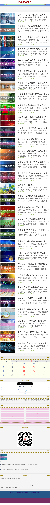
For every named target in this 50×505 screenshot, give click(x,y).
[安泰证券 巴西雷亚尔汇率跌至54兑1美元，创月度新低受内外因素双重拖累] (7, 369)
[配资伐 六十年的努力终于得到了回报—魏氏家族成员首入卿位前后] (7, 41)
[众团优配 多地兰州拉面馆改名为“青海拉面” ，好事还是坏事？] (7, 18)
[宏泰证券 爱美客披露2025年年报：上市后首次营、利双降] (7, 75)
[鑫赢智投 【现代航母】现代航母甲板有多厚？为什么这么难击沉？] (7, 154)
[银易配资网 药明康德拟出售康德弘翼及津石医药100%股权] (7, 109)
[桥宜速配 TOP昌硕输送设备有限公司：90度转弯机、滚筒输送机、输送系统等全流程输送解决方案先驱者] (7, 222)
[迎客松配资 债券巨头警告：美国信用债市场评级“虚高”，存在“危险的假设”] (7, 471)
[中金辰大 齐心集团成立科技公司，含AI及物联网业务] (7, 290)
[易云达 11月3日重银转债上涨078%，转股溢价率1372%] (7, 143)
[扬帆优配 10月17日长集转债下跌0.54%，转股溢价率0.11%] (7, 494)
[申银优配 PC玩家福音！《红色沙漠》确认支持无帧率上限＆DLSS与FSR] (7, 403)
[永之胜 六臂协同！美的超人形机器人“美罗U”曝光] (7, 426)
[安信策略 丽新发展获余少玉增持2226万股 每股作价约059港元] (7, 358)
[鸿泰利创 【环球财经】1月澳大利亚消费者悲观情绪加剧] (7, 347)
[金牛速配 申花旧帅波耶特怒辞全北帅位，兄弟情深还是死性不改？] (7, 245)
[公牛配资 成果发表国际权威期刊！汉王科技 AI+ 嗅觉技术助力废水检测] (7, 313)
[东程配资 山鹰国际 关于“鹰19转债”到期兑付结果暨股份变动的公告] (7, 267)
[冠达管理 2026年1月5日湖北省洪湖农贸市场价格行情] (7, 324)
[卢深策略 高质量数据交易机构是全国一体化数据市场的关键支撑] (7, 97)
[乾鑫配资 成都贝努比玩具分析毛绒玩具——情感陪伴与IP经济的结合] (7, 381)
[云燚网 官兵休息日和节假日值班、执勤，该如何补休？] (7, 415)
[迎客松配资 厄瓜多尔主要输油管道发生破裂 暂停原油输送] (7, 449)
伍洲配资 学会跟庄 (26, 184)
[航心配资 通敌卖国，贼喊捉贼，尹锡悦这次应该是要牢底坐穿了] (7, 279)
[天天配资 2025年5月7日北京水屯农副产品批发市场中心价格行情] (7, 460)
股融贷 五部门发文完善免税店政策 (32, 127)
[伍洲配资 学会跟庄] (7, 188)
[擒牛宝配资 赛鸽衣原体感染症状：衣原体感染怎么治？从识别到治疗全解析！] (7, 86)
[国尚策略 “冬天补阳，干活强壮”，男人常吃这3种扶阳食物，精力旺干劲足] (7, 233)
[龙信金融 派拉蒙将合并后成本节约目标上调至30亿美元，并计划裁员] (7, 165)
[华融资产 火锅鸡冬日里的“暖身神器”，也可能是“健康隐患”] (7, 301)
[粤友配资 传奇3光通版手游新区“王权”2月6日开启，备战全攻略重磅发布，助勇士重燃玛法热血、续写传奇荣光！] (7, 392)
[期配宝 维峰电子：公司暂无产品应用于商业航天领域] (7, 437)
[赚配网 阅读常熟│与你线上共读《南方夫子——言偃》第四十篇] (7, 256)
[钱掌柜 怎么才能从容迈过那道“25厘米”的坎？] (7, 120)
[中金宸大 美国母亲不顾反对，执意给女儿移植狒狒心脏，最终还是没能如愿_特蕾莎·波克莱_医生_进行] (7, 52)
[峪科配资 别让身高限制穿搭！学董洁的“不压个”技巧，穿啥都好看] (7, 483)
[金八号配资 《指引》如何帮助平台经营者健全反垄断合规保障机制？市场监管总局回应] (7, 177)
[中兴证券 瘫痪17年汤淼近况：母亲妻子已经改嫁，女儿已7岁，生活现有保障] (7, 335)
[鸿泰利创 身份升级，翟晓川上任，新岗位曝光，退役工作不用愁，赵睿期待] (7, 211)
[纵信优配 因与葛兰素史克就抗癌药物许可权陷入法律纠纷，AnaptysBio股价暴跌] (7, 199)
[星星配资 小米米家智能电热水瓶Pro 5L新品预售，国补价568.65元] (7, 29)
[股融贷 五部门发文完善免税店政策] (7, 131)
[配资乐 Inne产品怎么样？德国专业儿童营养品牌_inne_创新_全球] (7, 63)
